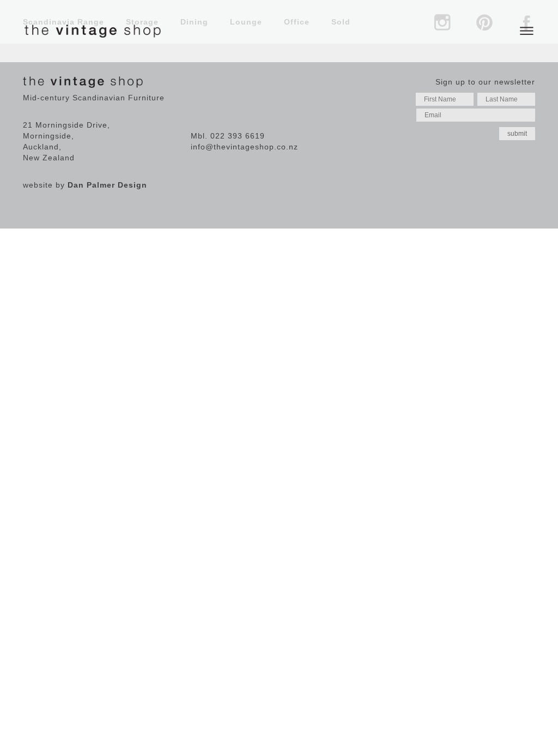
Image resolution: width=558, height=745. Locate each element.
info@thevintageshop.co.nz (244, 146)
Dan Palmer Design (107, 185)
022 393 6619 (237, 135)
